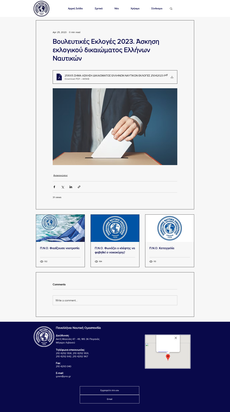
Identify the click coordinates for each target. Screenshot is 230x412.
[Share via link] (79, 186)
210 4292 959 (80, 353)
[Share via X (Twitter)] (62, 186)
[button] (98, 8)
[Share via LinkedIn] (70, 186)
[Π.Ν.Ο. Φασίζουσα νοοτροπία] (60, 228)
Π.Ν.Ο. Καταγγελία (161, 248)
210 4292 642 (63, 356)
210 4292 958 (64, 353)
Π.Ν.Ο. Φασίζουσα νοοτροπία (59, 248)
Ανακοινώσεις (60, 175)
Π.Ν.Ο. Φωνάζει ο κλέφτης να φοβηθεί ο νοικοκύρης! (115, 250)
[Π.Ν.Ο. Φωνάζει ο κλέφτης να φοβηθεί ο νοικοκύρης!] (115, 228)
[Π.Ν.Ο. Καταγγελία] (169, 228)
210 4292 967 (80, 356)
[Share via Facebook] (54, 186)
